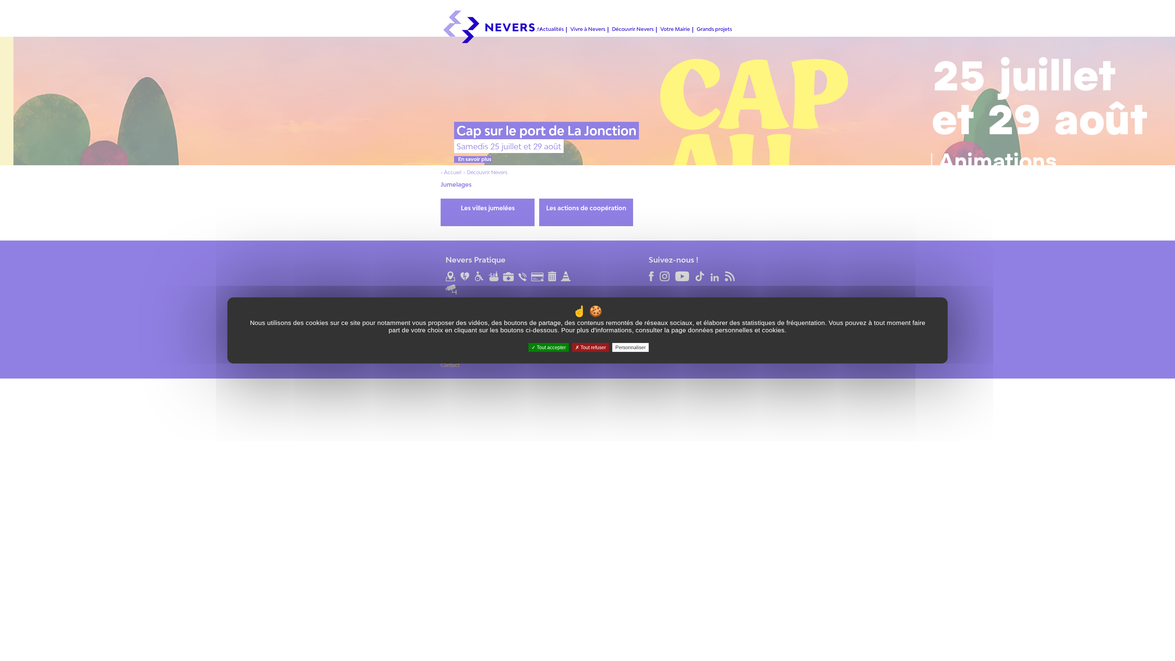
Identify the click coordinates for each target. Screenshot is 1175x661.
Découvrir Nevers (633, 29)
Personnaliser (630, 347)
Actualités (551, 29)
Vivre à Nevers (587, 29)
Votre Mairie (675, 29)
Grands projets (714, 29)
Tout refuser (592, 347)
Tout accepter (550, 347)
